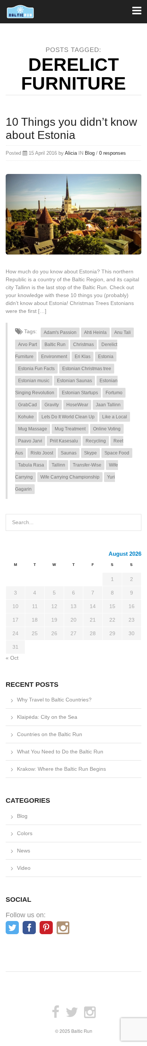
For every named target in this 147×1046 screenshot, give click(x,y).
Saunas (69, 453)
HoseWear (77, 404)
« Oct (12, 658)
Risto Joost (42, 453)
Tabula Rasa (31, 465)
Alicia (71, 153)
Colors (24, 833)
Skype (90, 453)
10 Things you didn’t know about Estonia (71, 128)
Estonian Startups (80, 392)
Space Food (116, 453)
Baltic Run (55, 344)
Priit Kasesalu (64, 441)
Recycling (96, 441)
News (23, 851)
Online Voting (107, 429)
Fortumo (114, 392)
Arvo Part (27, 344)
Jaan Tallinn (108, 404)
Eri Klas (82, 356)
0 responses (112, 153)
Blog (90, 153)
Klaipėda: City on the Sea (47, 717)
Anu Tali (122, 332)
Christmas (83, 344)
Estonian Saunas (74, 380)
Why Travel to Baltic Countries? (54, 700)
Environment (54, 356)
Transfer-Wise (87, 465)
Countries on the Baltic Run (49, 734)
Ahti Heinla (95, 332)
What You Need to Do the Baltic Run (60, 752)
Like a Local (114, 416)
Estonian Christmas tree (86, 368)
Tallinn (58, 465)
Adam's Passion (60, 332)
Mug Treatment (70, 429)
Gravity (51, 404)
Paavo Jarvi (30, 441)
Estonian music (33, 380)
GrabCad (27, 404)
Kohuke (26, 416)
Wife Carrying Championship (70, 477)
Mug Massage (32, 429)
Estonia (105, 356)
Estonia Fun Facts (36, 368)
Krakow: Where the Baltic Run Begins (61, 769)
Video (24, 868)
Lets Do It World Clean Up (68, 416)
